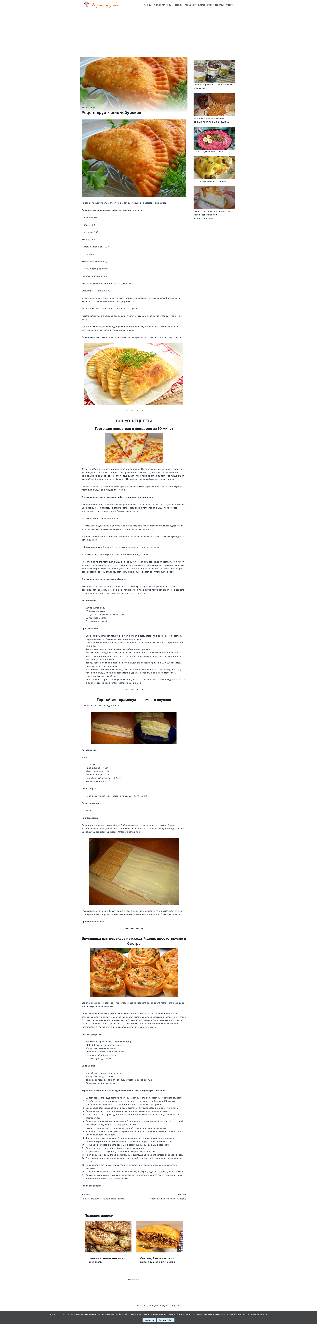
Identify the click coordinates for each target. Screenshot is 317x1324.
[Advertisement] (158, 28)
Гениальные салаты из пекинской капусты (104, 1196)
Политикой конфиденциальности (250, 1314)
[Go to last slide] (89, 1249)
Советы (230, 5)
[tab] (129, 1279)
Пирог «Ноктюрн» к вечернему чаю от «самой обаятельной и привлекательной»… (213, 215)
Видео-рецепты (215, 5)
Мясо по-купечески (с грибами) (210, 181)
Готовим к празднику (185, 5)
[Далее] (179, 1249)
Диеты (201, 5)
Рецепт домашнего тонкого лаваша (167, 1196)
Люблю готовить (162, 5)
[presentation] (108, 1236)
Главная (147, 5)
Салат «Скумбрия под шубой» (209, 151)
